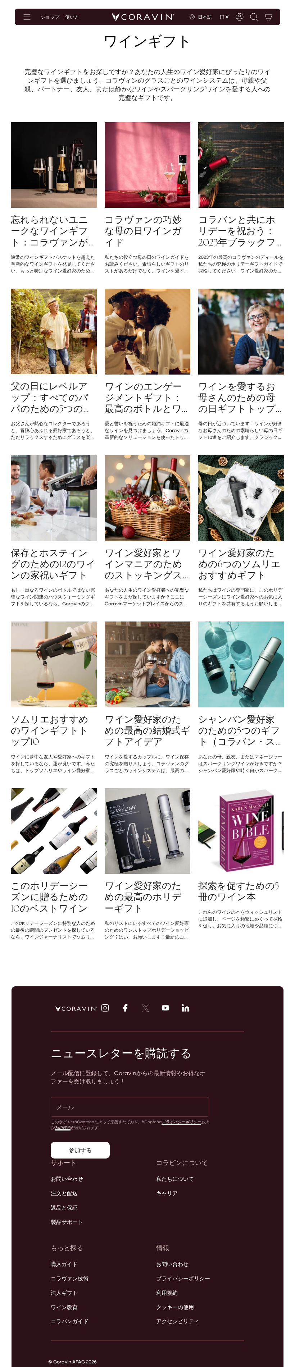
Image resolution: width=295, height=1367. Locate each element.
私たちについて (175, 1178)
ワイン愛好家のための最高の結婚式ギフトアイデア (147, 731)
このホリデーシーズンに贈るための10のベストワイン (49, 897)
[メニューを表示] (27, 17)
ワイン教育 (64, 1307)
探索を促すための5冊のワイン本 (238, 891)
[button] (254, 17)
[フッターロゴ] (76, 1009)
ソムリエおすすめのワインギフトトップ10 (49, 731)
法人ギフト (64, 1292)
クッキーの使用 (175, 1307)
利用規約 (63, 1127)
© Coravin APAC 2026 (72, 1361)
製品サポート (67, 1221)
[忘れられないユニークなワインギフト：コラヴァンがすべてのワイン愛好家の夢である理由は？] (54, 165)
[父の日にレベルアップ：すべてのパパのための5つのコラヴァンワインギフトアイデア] (54, 332)
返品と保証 (64, 1207)
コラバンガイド (69, 1321)
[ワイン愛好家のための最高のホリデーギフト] (148, 831)
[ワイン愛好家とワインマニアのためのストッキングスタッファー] (148, 498)
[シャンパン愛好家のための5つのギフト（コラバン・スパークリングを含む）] (241, 664)
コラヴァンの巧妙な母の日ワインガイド (143, 231)
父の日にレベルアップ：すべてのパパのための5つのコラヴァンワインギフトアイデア (52, 397)
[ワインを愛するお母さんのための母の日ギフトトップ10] (241, 332)
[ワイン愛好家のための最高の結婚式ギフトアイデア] (148, 664)
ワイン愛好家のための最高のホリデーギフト (143, 897)
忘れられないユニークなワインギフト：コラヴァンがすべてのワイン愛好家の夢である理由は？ (53, 231)
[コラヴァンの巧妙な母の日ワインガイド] (148, 165)
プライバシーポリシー (181, 1121)
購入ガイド (64, 1263)
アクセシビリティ (177, 1321)
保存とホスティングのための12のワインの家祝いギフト (53, 564)
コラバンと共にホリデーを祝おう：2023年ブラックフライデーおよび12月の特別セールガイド (240, 231)
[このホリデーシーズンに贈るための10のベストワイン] (54, 831)
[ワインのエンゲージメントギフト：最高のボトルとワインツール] (148, 332)
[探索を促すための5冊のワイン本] (241, 831)
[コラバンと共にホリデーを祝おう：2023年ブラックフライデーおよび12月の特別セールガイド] (241, 165)
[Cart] (268, 17)
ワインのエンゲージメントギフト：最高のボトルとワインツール (143, 398)
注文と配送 (64, 1193)
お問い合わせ (67, 1178)
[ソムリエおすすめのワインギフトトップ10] (54, 664)
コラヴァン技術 (69, 1278)
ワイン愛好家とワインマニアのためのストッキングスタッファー (143, 564)
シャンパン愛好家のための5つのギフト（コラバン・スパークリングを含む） (239, 731)
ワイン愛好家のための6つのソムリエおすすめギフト (239, 564)
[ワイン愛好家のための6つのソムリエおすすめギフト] (241, 498)
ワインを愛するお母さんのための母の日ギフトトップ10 (237, 398)
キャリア (167, 1193)
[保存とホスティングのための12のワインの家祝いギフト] (54, 498)
